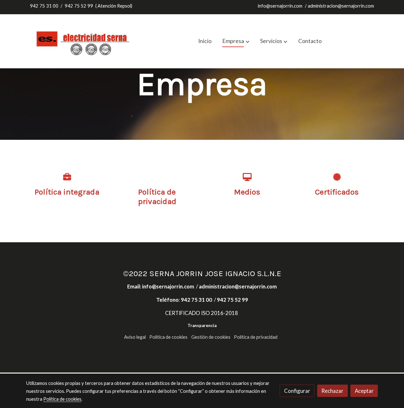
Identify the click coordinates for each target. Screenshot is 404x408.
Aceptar (364, 390)
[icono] (67, 176)
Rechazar (332, 390)
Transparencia (202, 325)
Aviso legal (135, 337)
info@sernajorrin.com (280, 6)
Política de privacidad (255, 337)
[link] (84, 41)
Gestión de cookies (210, 337)
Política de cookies (168, 337)
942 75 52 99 (79, 6)
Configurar (297, 390)
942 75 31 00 (44, 6)
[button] (236, 41)
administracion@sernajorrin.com (341, 6)
